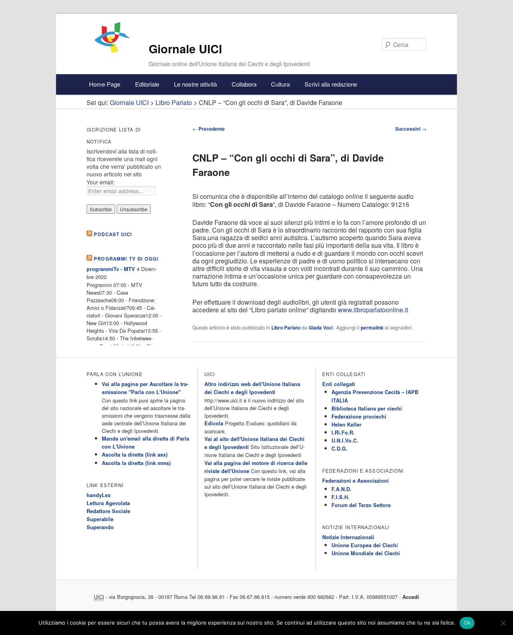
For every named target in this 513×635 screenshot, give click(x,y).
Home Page (104, 84)
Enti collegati (338, 384)
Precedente (208, 128)
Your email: (101, 182)
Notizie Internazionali (348, 537)
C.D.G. (339, 448)
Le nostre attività (195, 84)
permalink (372, 327)
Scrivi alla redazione (331, 84)
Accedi (410, 597)
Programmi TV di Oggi (126, 258)
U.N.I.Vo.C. (344, 440)
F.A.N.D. (341, 489)
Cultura (280, 84)
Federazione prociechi (358, 416)
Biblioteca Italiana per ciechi (366, 408)
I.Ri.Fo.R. (343, 432)
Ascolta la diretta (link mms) (136, 463)
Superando (100, 527)
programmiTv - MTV (111, 269)
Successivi (410, 128)
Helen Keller (346, 424)
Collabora (244, 84)
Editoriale (147, 84)
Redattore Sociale (108, 511)
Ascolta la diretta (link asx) (135, 454)
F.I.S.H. (340, 497)
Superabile (100, 519)
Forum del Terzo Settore (361, 505)
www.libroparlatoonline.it (373, 309)
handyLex (99, 495)
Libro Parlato (286, 327)
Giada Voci (321, 327)
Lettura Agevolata (108, 503)
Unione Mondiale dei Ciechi (365, 553)
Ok (467, 622)
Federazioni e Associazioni (355, 480)
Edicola (213, 423)
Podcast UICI (113, 234)
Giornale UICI (185, 48)
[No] (503, 623)
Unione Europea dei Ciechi (364, 545)
